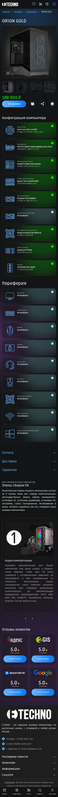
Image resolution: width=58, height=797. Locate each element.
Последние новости (15, 756)
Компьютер (31, 12)
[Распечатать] (52, 104)
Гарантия (9, 470)
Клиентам (8, 762)
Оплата (7, 452)
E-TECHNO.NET (9, 783)
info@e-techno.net (22, 744)
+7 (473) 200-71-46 (24, 739)
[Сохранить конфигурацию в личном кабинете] (32, 104)
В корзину (14, 104)
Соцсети (7, 775)
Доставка (9, 461)
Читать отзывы (15, 659)
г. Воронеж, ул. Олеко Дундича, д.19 (23, 749)
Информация (11, 769)
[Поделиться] (42, 104)
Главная (6, 12)
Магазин (18, 12)
